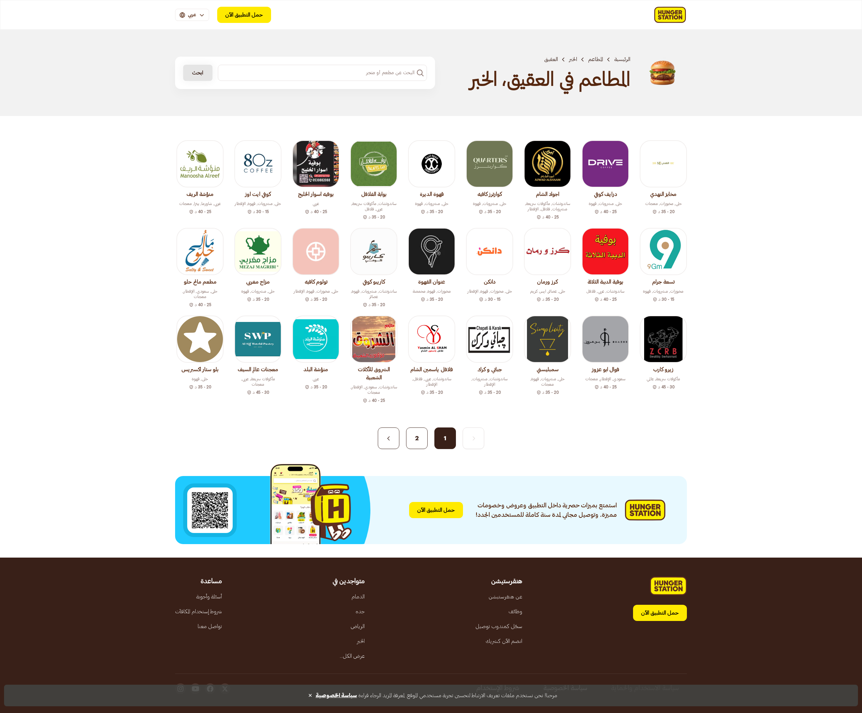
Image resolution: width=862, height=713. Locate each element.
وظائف (515, 611)
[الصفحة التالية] (388, 438)
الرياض (358, 626)
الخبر (573, 59)
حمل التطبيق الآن (244, 15)
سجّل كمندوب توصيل (498, 626)
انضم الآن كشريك (504, 641)
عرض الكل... (352, 656)
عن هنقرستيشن (505, 596)
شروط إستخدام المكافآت (198, 611)
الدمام (358, 596)
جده (360, 611)
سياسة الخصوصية (336, 695)
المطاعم (595, 59)
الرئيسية (622, 59)
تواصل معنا (210, 626)
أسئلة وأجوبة (209, 596)
